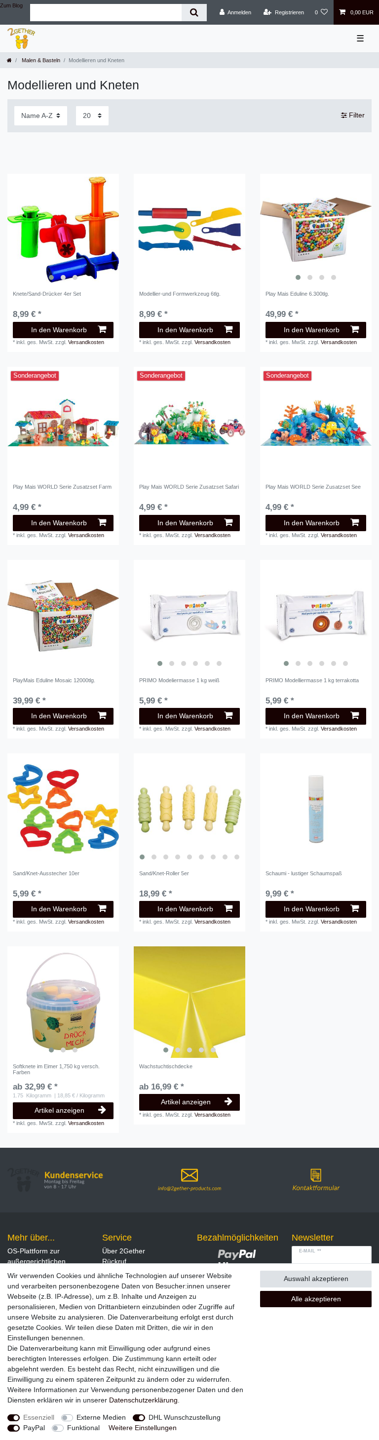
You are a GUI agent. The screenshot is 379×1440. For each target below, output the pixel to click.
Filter (356, 115)
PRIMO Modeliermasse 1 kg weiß (179, 680)
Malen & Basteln (40, 60)
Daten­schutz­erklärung (143, 1400)
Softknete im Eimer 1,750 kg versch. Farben (56, 1069)
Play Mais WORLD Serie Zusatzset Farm (62, 487)
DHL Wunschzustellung (185, 1417)
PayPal (34, 1428)
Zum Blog (11, 5)
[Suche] (194, 12)
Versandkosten (86, 342)
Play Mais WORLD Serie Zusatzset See (313, 487)
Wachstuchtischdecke (165, 1066)
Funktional (83, 1428)
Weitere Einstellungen (143, 1428)
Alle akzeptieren (316, 1299)
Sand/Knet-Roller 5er (164, 873)
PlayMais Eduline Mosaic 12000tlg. (54, 680)
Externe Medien (101, 1417)
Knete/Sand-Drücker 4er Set (47, 294)
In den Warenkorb (59, 330)
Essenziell (38, 1417)
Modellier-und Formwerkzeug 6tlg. (180, 294)
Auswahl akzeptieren (316, 1279)
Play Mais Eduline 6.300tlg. (297, 294)
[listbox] (63, 229)
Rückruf (114, 1261)
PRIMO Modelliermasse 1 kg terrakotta (312, 680)
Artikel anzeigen (59, 1110)
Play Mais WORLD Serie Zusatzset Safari (189, 487)
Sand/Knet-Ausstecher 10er (46, 873)
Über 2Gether (123, 1251)
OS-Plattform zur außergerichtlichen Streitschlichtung (36, 1261)
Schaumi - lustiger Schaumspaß (303, 873)
